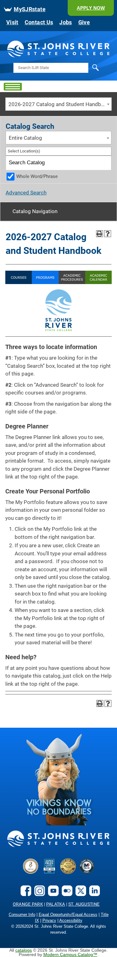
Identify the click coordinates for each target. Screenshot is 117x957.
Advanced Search (26, 192)
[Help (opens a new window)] (107, 233)
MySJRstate (30, 9)
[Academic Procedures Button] (72, 282)
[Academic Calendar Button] (98, 282)
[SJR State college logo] (58, 846)
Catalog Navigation (34, 211)
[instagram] (38, 894)
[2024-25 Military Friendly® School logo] (86, 871)
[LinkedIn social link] (93, 894)
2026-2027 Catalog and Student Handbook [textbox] (59, 104)
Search (83, 72)
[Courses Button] (18, 282)
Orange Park (28, 904)
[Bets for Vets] (68, 871)
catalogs (23, 950)
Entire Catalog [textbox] (25, 138)
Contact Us (39, 22)
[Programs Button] (45, 282)
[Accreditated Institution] (30, 871)
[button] (91, 8)
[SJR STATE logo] (58, 56)
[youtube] (52, 894)
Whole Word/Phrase (37, 176)
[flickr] (65, 894)
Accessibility (70, 920)
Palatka (55, 904)
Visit (12, 22)
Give (84, 22)
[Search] (104, 163)
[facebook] (24, 894)
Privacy (49, 920)
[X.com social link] (79, 894)
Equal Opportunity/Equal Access (68, 915)
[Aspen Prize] (49, 871)
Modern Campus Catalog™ (70, 954)
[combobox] (58, 104)
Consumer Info (22, 915)
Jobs (65, 22)
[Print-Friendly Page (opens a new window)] (99, 233)
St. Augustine (84, 904)
